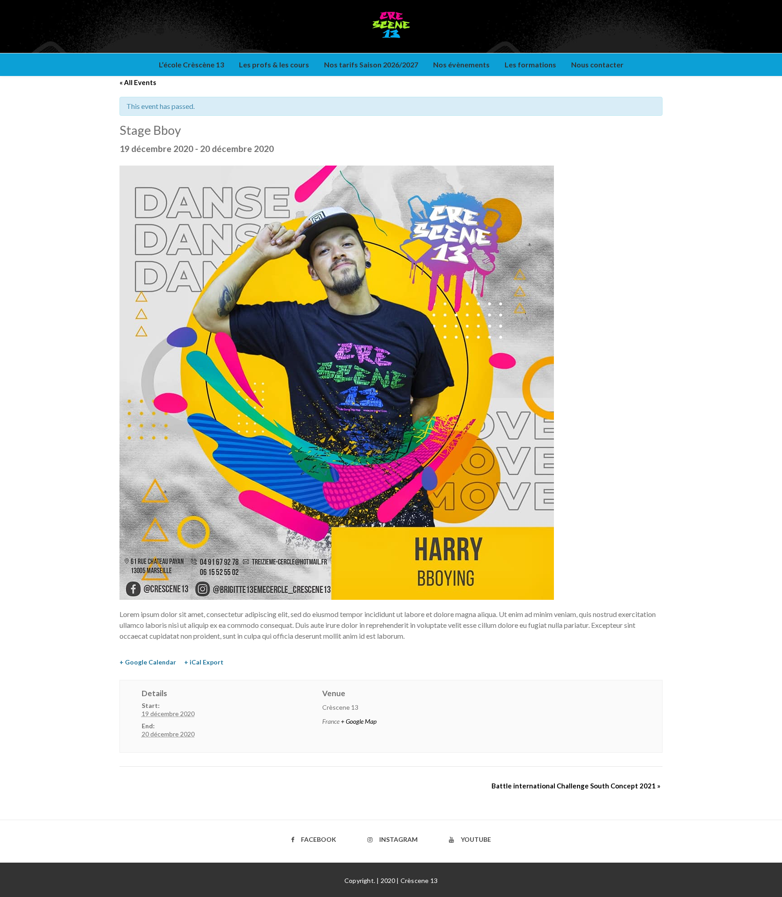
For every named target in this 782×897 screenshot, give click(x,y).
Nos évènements (461, 64)
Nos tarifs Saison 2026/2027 (371, 64)
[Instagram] (144, 27)
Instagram (398, 839)
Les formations (530, 64)
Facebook (318, 839)
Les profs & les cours (274, 64)
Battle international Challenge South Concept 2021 (575, 786)
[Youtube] (160, 27)
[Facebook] (128, 27)
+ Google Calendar (147, 662)
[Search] (651, 27)
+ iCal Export (204, 662)
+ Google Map (359, 721)
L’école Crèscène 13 (191, 64)
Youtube (476, 839)
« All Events (137, 82)
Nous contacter (597, 64)
